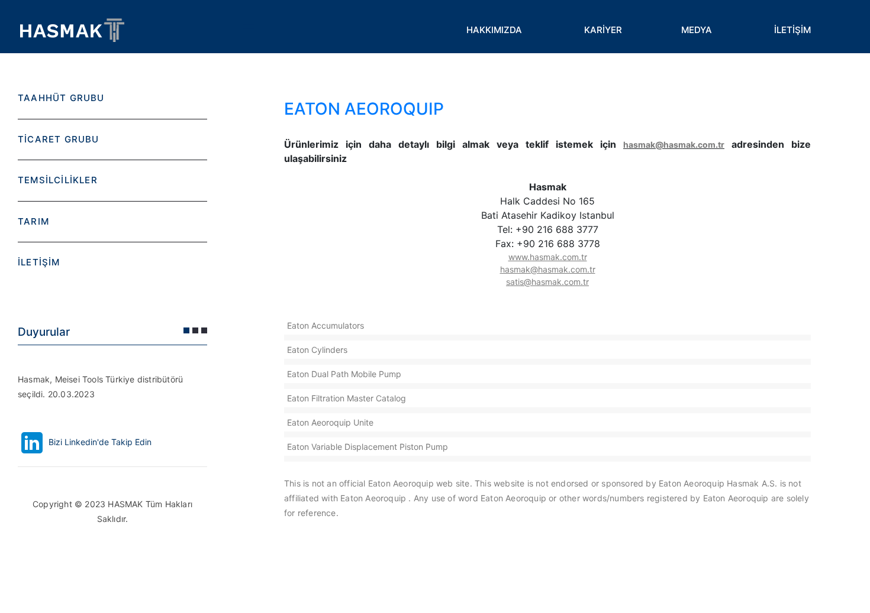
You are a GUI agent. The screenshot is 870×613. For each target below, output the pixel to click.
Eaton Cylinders (317, 350)
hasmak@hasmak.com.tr (673, 145)
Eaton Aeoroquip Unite (330, 422)
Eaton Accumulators (325, 325)
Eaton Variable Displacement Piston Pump (367, 447)
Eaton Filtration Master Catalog (346, 398)
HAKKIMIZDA (494, 29)
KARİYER (603, 29)
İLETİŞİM (792, 29)
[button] (186, 330)
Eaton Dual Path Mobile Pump (344, 374)
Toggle (248, 29)
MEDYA (696, 29)
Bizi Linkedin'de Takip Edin (99, 442)
